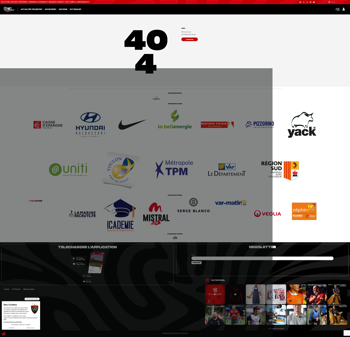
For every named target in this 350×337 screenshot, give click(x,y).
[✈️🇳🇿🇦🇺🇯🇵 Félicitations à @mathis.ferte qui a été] (256, 315)
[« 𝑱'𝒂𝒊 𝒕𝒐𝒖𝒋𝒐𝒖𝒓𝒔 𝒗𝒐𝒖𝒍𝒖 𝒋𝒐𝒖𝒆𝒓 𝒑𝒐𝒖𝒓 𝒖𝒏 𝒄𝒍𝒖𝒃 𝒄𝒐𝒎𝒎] (297, 315)
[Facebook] (300, 2)
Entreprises (23, 2)
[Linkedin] (310, 2)
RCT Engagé (75, 9)
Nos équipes (50, 9)
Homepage (189, 39)
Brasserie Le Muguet (56, 2)
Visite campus (70, 2)
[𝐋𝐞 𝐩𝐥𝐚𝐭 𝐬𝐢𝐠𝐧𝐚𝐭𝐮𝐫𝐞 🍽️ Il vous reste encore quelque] (276, 315)
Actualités (26, 9)
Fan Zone (63, 9)
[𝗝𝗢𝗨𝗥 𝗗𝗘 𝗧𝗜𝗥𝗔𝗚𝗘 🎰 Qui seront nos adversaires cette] (215, 294)
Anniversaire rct (83, 2)
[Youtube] (313, 2)
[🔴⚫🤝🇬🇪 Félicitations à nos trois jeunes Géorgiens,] (317, 315)
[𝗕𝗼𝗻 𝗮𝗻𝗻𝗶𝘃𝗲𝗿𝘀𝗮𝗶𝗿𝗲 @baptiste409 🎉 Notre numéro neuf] (337, 315)
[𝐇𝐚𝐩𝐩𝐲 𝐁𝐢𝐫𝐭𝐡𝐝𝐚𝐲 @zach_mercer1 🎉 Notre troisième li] (337, 294)
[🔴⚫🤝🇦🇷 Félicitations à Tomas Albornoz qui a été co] (235, 315)
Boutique (14, 2)
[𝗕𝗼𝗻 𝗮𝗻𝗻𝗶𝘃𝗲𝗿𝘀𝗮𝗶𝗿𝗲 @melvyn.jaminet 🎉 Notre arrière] (317, 294)
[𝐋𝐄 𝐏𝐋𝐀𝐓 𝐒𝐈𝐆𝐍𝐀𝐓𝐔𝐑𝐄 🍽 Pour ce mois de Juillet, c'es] (256, 294)
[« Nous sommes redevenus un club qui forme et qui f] (215, 315)
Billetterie (5, 2)
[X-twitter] (303, 2)
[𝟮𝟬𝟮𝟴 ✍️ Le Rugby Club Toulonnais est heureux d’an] (276, 294)
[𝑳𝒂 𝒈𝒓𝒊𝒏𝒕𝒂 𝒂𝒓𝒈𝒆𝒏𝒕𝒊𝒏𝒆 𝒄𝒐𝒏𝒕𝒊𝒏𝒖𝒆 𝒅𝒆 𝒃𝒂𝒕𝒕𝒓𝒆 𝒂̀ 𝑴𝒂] (297, 294)
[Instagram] (307, 2)
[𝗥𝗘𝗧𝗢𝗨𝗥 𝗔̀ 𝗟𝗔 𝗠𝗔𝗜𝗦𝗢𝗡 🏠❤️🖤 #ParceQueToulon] (235, 294)
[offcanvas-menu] (337, 9)
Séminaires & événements (38, 2)
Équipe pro (37, 9)
